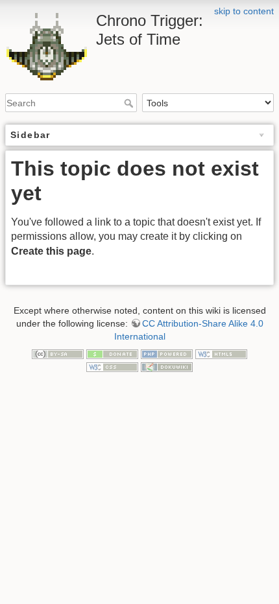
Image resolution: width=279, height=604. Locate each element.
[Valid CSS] (112, 366)
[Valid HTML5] (221, 353)
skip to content (244, 11)
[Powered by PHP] (167, 353)
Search (130, 103)
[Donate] (112, 353)
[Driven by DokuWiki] (167, 366)
